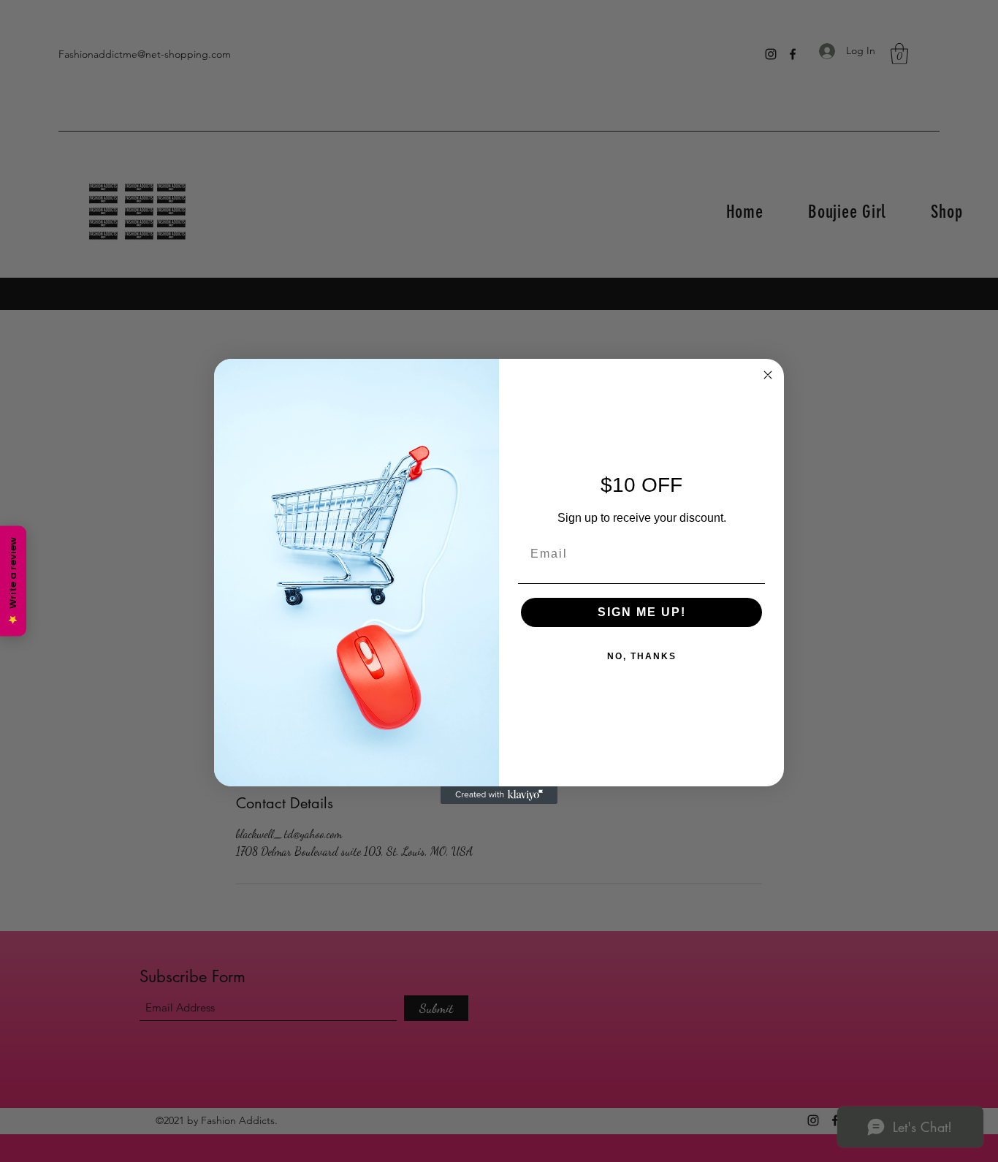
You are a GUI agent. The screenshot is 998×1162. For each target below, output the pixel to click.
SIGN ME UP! (642, 612)
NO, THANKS (642, 656)
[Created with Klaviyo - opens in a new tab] (499, 795)
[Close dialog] (768, 375)
